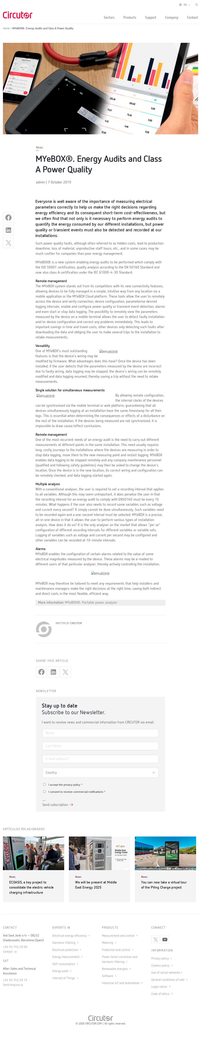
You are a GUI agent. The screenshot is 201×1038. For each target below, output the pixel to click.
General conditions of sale (168, 979)
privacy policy (72, 784)
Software (108, 976)
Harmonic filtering (64, 943)
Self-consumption (64, 964)
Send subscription (55, 805)
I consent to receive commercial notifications (76, 791)
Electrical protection (65, 950)
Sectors (109, 17)
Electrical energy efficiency (70, 935)
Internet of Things (64, 978)
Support (150, 17)
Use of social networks (165, 972)
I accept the (65, 784)
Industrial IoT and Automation (121, 983)
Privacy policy (160, 958)
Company (171, 17)
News (39, 147)
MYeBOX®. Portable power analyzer (91, 602)
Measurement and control (118, 935)
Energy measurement (66, 957)
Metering (108, 943)
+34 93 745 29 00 (15, 947)
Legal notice (159, 987)
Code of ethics (160, 994)
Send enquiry (11, 985)
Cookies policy (160, 965)
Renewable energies (115, 969)
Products (129, 17)
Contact (192, 17)
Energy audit (60, 971)
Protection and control (116, 950)
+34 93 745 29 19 (15, 980)
